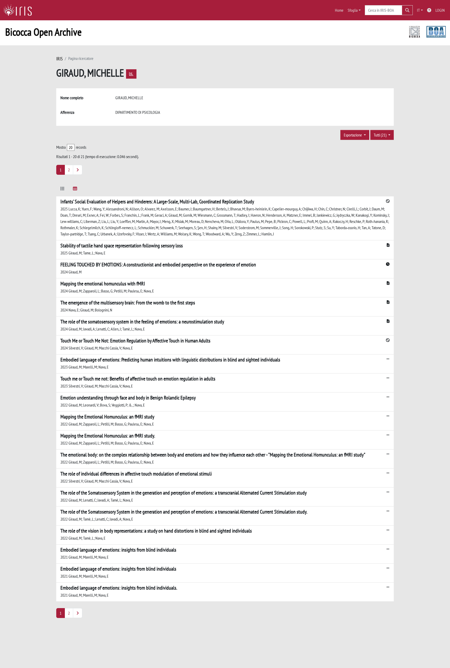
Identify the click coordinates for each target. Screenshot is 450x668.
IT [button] (418, 10)
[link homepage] (19, 10)
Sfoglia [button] (353, 10)
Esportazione (353, 135)
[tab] (62, 189)
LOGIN (440, 10)
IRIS (59, 59)
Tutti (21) (380, 135)
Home (339, 10)
